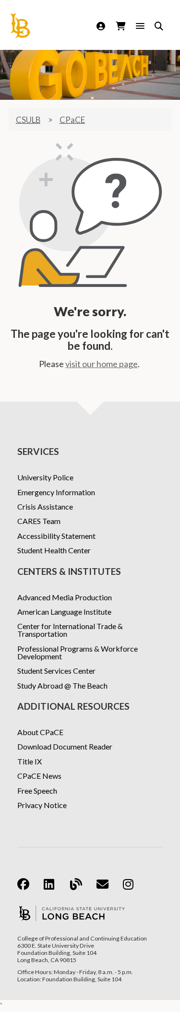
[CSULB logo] (71, 913)
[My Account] (102, 26)
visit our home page (101, 363)
